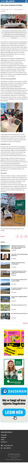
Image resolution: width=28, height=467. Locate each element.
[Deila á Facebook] (17, 236)
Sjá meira (25, 323)
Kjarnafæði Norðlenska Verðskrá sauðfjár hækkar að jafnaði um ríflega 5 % (19, 272)
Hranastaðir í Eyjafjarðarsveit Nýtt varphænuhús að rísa (19, 288)
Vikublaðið (4, 435)
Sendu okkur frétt (8, 445)
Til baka (3, 236)
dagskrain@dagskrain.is (16, 459)
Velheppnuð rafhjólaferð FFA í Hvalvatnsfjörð (18, 263)
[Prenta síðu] (21, 236)
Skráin (2, 439)
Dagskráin (3, 437)
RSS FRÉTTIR (7, 448)
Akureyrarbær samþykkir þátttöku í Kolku (19, 297)
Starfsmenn (4, 442)
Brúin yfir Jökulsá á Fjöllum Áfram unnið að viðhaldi (19, 280)
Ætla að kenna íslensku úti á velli (18, 305)
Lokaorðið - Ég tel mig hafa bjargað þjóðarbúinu (19, 255)
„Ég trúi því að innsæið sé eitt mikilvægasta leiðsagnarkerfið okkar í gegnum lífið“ (18, 247)
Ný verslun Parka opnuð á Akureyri (19, 313)
